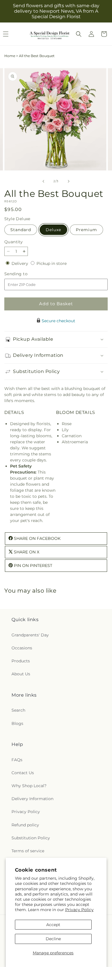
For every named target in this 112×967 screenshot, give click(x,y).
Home (9, 56)
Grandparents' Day (30, 635)
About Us (20, 673)
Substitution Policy (30, 837)
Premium (86, 229)
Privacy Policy (79, 909)
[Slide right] (68, 181)
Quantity (13, 241)
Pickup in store (51, 263)
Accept (53, 924)
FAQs (16, 759)
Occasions (21, 648)
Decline (53, 938)
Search (18, 710)
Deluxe (53, 229)
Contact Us (22, 772)
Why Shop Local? (29, 785)
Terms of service (27, 850)
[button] (78, 34)
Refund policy (25, 824)
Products (20, 660)
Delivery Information (32, 798)
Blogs (17, 723)
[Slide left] (43, 181)
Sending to (24, 274)
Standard (20, 229)
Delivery (20, 263)
